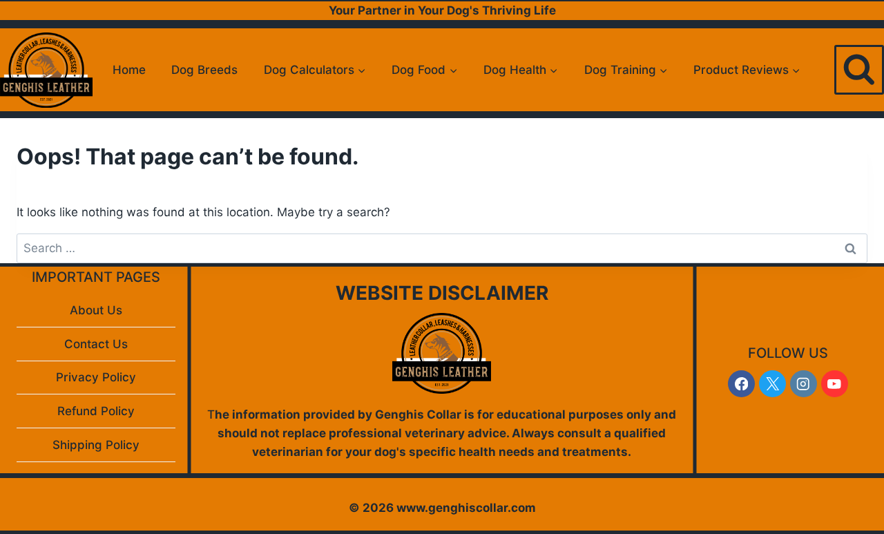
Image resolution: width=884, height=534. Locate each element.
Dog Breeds (204, 70)
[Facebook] (741, 383)
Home (129, 70)
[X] (772, 383)
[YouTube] (834, 383)
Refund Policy (96, 411)
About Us (96, 310)
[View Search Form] (859, 70)
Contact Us (96, 344)
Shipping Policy (96, 445)
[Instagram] (803, 383)
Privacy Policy (96, 377)
